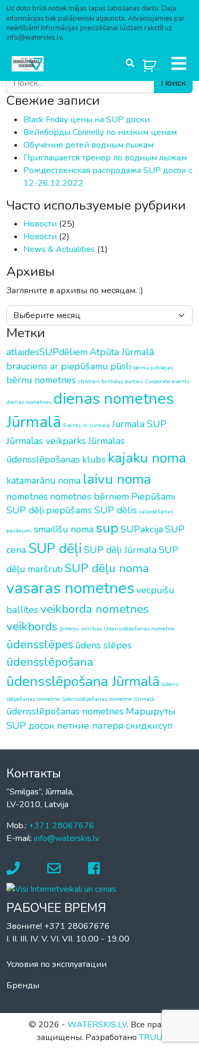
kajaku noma (147, 457)
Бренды (22, 985)
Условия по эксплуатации (56, 964)
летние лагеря (90, 725)
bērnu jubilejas (153, 368)
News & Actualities (59, 249)
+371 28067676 (61, 825)
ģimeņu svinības (80, 628)
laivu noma (117, 479)
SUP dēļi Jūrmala (120, 550)
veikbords (31, 626)
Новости (40, 224)
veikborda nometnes (94, 609)
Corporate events (167, 381)
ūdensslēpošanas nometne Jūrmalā (108, 699)
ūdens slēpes (103, 645)
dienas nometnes (28, 402)
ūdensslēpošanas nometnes (65, 711)
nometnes (27, 496)
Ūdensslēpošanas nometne (139, 628)
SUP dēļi (55, 548)
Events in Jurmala (86, 425)
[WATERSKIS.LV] (27, 63)
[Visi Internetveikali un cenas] (61, 888)
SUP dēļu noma (107, 568)
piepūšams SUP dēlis (91, 510)
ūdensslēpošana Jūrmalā (83, 681)
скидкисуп (149, 725)
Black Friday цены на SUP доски (86, 119)
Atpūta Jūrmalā (122, 352)
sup (107, 527)
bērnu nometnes (41, 380)
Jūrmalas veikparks (46, 441)
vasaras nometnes (70, 588)
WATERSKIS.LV (97, 1024)
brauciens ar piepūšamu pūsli (68, 366)
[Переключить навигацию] (179, 63)
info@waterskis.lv (66, 838)
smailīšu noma (63, 529)
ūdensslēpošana (49, 662)
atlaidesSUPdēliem (47, 352)
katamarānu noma (43, 480)
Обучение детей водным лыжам (88, 145)
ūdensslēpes (39, 644)
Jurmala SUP (139, 424)
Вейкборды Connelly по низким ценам (100, 132)
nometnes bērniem (89, 496)
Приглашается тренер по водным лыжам (105, 158)
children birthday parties (110, 381)
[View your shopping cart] (150, 64)
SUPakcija (141, 529)
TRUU (150, 1037)
